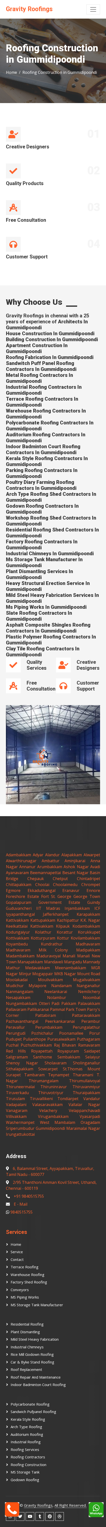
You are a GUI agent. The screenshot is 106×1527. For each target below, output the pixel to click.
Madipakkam (88, 950)
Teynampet (58, 1075)
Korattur (65, 932)
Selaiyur (92, 1057)
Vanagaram (16, 1110)
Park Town (76, 1009)
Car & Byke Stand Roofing (32, 1362)
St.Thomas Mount (81, 1069)
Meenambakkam (70, 968)
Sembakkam (68, 1057)
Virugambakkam (53, 1116)
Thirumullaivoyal (84, 1080)
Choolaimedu (65, 884)
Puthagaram (88, 1039)
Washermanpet (20, 1122)
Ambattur (50, 860)
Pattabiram (45, 1015)
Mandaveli (53, 962)
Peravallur (15, 1027)
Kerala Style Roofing (28, 1419)
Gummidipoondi (50, 1128)
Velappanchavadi (84, 1110)
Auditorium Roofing (27, 1434)
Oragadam (90, 1122)
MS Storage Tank (25, 1472)
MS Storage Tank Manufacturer (37, 1304)
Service (17, 1251)
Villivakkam (16, 1116)
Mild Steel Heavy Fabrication (35, 1339)
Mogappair (42, 973)
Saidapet (92, 1051)
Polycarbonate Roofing (30, 1404)
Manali (69, 956)
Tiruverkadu (17, 1092)
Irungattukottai (20, 1134)
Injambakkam (77, 908)
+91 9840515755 (29, 1196)
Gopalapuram (18, 902)
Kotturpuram (43, 938)
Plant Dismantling (25, 1331)
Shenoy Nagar (22, 1063)
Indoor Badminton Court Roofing (38, 1384)
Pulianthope (34, 1039)
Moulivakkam (50, 979)
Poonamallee (71, 1033)
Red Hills (16, 1051)
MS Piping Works (25, 1297)
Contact (17, 1259)
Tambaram (34, 1075)
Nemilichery (89, 991)
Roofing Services (25, 1449)
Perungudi (15, 1033)
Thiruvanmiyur (86, 1086)
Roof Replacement (26, 1369)
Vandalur (91, 1098)
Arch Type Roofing (26, 1426)
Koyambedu (17, 944)
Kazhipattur (68, 920)
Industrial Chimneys (27, 1346)
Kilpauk (63, 926)
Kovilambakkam (85, 938)
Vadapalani (16, 1104)
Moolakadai (17, 979)
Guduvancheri (19, 908)
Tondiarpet (67, 1098)
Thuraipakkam (86, 1092)
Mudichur (15, 985)
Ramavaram (89, 1045)
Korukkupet (89, 932)
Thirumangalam (43, 1080)
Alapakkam (71, 855)
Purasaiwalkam (61, 1039)
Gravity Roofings (38, 1505)
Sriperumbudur (20, 1128)
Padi (55, 1003)
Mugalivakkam (86, 979)
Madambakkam (20, 956)
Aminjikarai (75, 860)
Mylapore (37, 985)
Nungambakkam (21, 1003)
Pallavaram (16, 1009)
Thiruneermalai (20, 1086)
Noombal (91, 997)
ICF (97, 908)
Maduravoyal (48, 956)
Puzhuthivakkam (36, 1045)
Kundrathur (52, 944)
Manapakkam (30, 962)
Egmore (13, 890)
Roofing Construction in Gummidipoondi (59, 72)
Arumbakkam (49, 866)
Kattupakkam (42, 920)
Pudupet (14, 1039)
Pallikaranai (38, 1009)
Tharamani (83, 1075)
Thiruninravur (53, 1086)
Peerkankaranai (60, 1021)
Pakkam (68, 1003)
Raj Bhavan (65, 1045)
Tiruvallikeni (41, 1098)
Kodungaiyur (18, 932)
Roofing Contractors (28, 1456)
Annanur (27, 866)
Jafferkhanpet (56, 914)
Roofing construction (28, 1464)
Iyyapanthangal (20, 914)
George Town (86, 896)
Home (11, 72)
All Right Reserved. (70, 1505)
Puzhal (12, 1045)
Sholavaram (56, 1063)
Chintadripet (88, 878)
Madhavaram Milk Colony (37, 950)
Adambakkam (18, 855)
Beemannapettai (45, 872)
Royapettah (42, 1051)
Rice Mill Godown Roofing (32, 1354)
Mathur (13, 968)
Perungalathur (86, 1027)
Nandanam (61, 985)
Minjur (25, 973)
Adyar (38, 855)
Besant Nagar (75, 872)
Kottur (63, 938)
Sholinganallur (86, 1063)
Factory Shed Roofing (29, 1281)
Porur (94, 1033)
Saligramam (17, 1057)
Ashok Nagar (76, 866)
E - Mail (20, 1204)
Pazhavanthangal (22, 1021)
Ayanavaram (17, 872)
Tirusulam (15, 1098)
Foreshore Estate (22, 896)
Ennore (93, 890)
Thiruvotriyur (50, 1092)
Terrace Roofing (24, 1266)
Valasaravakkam (47, 1104)
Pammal (57, 1009)
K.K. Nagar (90, 920)
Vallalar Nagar (84, 1104)
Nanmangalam (19, 991)
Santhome (42, 1057)
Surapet (13, 1075)
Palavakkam (89, 1003)
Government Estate (59, 902)
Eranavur (70, 890)
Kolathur (43, 932)
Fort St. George (56, 896)
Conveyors (20, 1289)
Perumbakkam (48, 1027)
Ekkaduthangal (41, 890)
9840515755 (21, 1212)
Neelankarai (55, 991)
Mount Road (88, 973)
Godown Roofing (25, 1479)
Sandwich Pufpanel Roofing (33, 1411)
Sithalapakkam (19, 1069)
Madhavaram (88, 944)
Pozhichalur (42, 1033)
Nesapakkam (18, 997)
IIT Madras (48, 908)
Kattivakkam (17, 920)
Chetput (60, 878)
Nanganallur (88, 985)
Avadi (95, 866)
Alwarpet (92, 855)
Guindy (93, 902)
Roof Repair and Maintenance (36, 1377)
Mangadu (73, 962)
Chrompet (90, 884)
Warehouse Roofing (27, 1274)
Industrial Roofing (26, 1441)
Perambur (90, 1021)
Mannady (91, 962)
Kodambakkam (86, 926)
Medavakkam (37, 968)
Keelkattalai (17, 926)
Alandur (52, 855)
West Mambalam (57, 1122)
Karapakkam (88, 914)
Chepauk (35, 878)
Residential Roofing (27, 1324)
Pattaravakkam (86, 1015)
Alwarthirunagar (21, 860)
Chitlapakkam (18, 884)
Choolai (42, 884)
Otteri (44, 1003)
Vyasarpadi (90, 1116)
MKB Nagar (65, 973)
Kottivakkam (17, 938)
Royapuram (68, 1051)
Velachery (48, 1110)
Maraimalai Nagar (83, 1128)
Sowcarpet (48, 1069)
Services (16, 1232)
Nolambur (56, 997)
